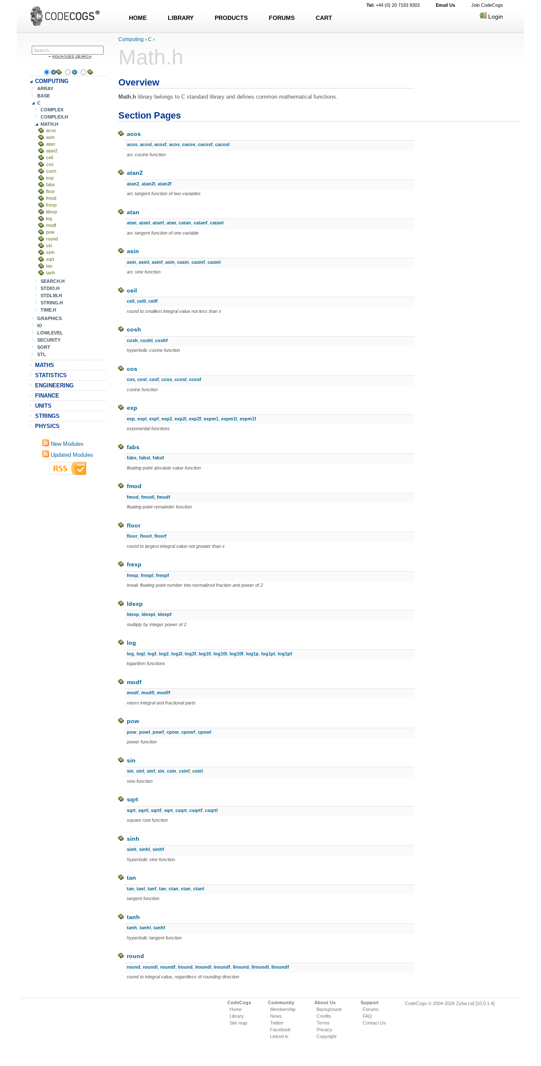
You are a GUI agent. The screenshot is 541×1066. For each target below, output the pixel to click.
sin (49, 245)
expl (142, 418)
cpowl (204, 732)
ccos (166, 379)
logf (152, 653)
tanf (152, 888)
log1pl (268, 653)
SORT (43, 347)
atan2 (51, 150)
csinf (184, 770)
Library (237, 1016)
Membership (282, 1009)
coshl (146, 340)
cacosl (222, 144)
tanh (50, 272)
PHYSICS (47, 426)
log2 (164, 653)
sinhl (144, 849)
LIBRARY (181, 17)
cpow (173, 732)
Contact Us (374, 1022)
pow (50, 232)
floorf (160, 536)
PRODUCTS (231, 17)
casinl (214, 262)
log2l (176, 653)
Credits (324, 1016)
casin (183, 262)
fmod (51, 198)
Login (494, 16)
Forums (371, 1009)
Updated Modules (71, 455)
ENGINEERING (54, 385)
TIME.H (48, 309)
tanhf (159, 927)
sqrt (50, 259)
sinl (140, 770)
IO (39, 325)
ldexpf (165, 614)
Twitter (277, 1022)
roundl (150, 966)
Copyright (326, 1036)
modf (51, 225)
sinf (151, 770)
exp (50, 177)
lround (185, 966)
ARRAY (45, 88)
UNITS (43, 406)
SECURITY (48, 339)
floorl (146, 536)
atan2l (148, 183)
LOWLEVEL (50, 332)
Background (329, 1009)
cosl (142, 379)
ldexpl (148, 614)
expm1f (248, 418)
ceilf (153, 301)
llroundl (260, 966)
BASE (43, 95)
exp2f (195, 418)
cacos (188, 144)
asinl (144, 262)
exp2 (166, 418)
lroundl (203, 966)
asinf (157, 262)
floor (50, 191)
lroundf (222, 966)
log (49, 218)
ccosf (195, 379)
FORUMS (282, 17)
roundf (167, 966)
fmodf (163, 497)
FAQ (367, 1016)
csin (171, 770)
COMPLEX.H (54, 116)
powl (144, 732)
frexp (51, 204)
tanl (141, 888)
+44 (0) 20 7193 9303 (393, 5)
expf (154, 418)
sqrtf (156, 810)
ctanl (198, 888)
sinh (50, 252)
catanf (201, 222)
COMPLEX (52, 109)
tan (49, 265)
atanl (144, 222)
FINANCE (47, 395)
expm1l (229, 418)
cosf (154, 379)
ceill (141, 301)
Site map (238, 1022)
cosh (51, 171)
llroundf (280, 966)
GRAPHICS (49, 318)
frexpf (162, 575)
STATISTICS (51, 375)
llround (241, 966)
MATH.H (49, 124)
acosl (146, 144)
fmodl (147, 497)
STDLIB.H (51, 295)
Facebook (280, 1029)
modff (163, 692)
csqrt (181, 810)
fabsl (144, 457)
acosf (160, 144)
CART (324, 17)
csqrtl (211, 810)
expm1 (211, 418)
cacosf (205, 144)
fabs (50, 184)
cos (50, 164)
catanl (217, 222)
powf (158, 732)
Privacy (324, 1029)
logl (141, 653)
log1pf (285, 653)
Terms (323, 1022)
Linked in (279, 1036)
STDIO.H (50, 288)
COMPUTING (51, 81)
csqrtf (195, 810)
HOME (138, 17)
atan (50, 143)
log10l (220, 653)
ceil (49, 157)
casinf (198, 262)
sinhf (158, 849)
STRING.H (52, 302)
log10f (236, 653)
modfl (147, 692)
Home (236, 1009)
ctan (173, 888)
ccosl (180, 379)
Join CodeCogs (487, 5)
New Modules (66, 444)
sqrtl (143, 810)
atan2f (165, 183)
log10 (205, 653)
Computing (131, 39)
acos (51, 130)
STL (41, 354)
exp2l (180, 418)
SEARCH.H (53, 281)
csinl (197, 770)
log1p (252, 653)
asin (50, 137)
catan (185, 222)
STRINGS (47, 416)
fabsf (158, 457)
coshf (161, 340)
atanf (158, 222)
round (52, 238)
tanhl (145, 927)
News (276, 1016)
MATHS (44, 365)
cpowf (188, 732)
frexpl (147, 575)
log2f (190, 653)
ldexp (51, 211)
